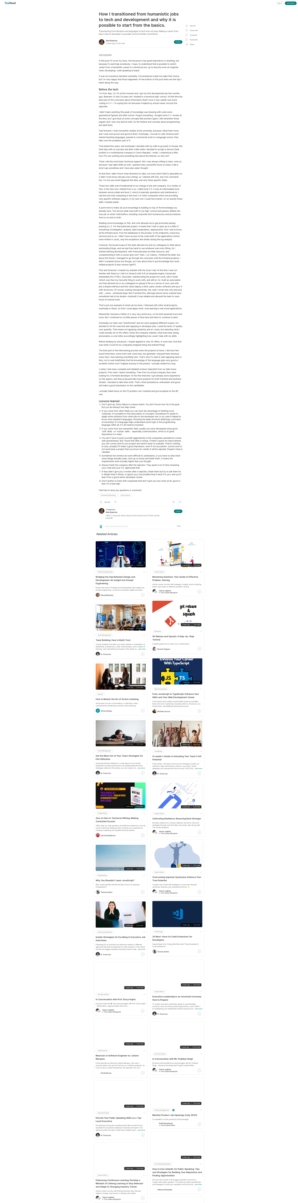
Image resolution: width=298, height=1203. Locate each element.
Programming (102, 813)
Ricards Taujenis (163, 649)
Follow (178, 42)
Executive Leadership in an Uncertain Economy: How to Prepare (177, 998)
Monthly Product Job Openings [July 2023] (174, 1115)
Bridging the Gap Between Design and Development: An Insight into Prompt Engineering (115, 580)
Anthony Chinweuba (164, 1190)
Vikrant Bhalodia (107, 595)
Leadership (158, 751)
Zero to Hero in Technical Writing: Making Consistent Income (117, 820)
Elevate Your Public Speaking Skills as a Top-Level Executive (119, 1119)
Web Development (160, 689)
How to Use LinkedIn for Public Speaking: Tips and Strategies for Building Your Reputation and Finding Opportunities (177, 1172)
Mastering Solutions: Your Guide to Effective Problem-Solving (175, 578)
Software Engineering (108, 495)
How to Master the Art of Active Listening (117, 699)
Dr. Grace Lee (162, 774)
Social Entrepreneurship (162, 1164)
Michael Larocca (163, 711)
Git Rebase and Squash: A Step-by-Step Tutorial (173, 638)
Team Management (104, 635)
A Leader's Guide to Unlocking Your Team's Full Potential (176, 758)
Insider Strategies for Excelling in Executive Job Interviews (120, 939)
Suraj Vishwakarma (108, 835)
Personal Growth (103, 1113)
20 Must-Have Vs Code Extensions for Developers (172, 938)
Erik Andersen (106, 1073)
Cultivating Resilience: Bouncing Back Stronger (176, 818)
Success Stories (160, 1054)
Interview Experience (105, 932)
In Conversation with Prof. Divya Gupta (116, 999)
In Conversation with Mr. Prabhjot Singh (172, 1059)
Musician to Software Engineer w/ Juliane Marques (117, 1057)
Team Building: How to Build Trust (113, 640)
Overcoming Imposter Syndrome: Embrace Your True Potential (176, 879)
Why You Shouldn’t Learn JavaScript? (115, 880)
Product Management (161, 1110)
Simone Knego (106, 711)
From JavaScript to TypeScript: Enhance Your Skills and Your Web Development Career (175, 695)
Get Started (291, 3)
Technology (158, 931)
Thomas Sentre (163, 952)
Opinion (100, 694)
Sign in (279, 3)
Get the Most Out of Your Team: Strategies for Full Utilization (119, 757)
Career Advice (125, 495)
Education (157, 631)
